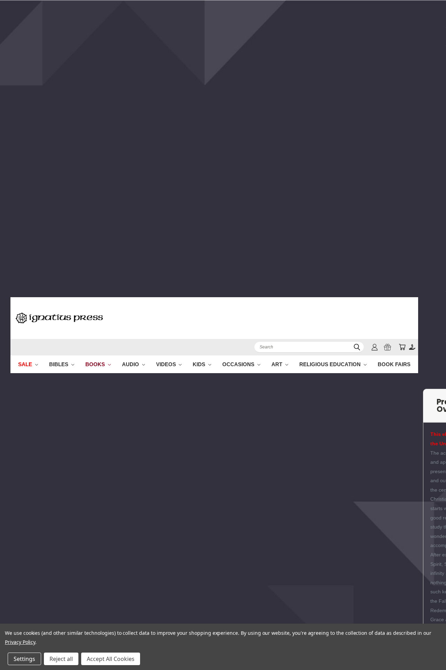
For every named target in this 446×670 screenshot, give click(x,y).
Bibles (59, 364)
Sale (25, 364)
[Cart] (402, 347)
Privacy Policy (20, 642)
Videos (166, 364)
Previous (427, 648)
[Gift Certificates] (387, 347)
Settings (24, 659)
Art (277, 364)
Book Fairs (394, 364)
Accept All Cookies (110, 659)
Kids (200, 364)
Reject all (61, 659)
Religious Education (330, 364)
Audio (131, 364)
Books (95, 364)
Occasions (239, 364)
